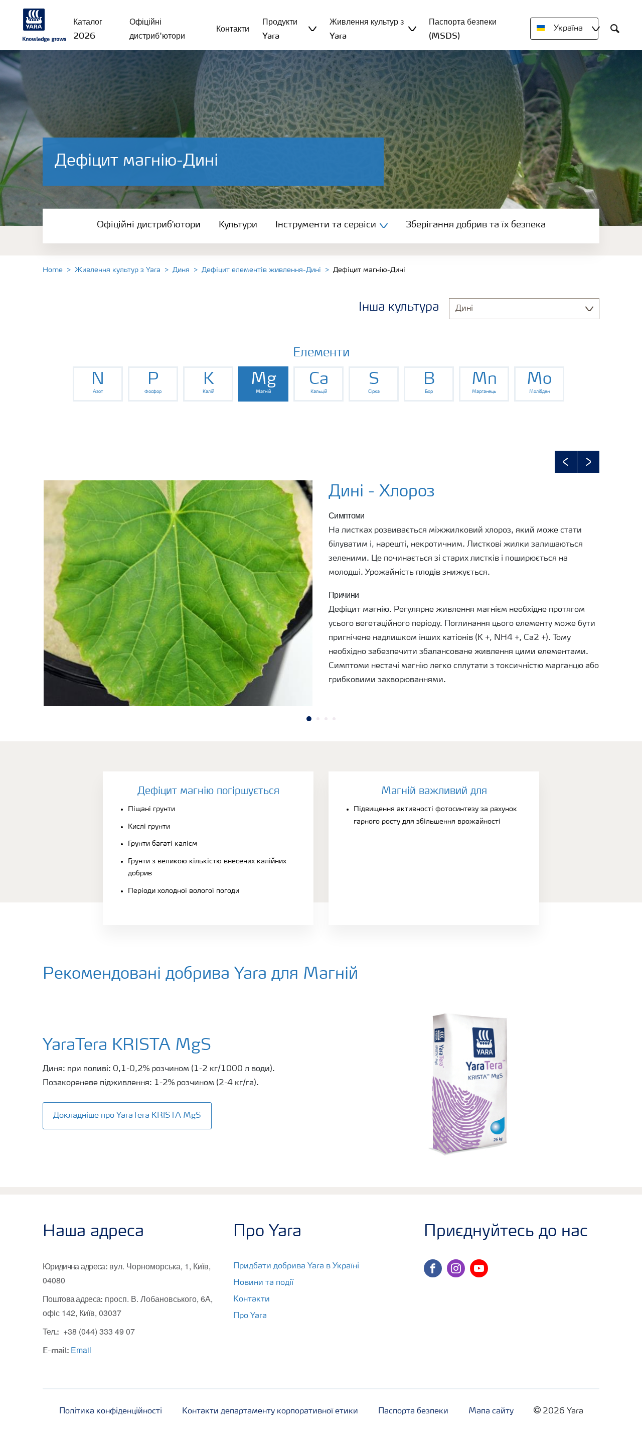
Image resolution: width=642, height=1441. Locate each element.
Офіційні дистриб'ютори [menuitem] (157, 29)
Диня (181, 270)
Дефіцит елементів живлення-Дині (261, 270)
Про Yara (250, 1316)
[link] (98, 384)
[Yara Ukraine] (45, 25)
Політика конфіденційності (110, 1411)
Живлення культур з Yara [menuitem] (367, 29)
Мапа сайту (491, 1411)
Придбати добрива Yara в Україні (296, 1266)
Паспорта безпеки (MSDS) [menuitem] (463, 29)
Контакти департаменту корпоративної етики (270, 1411)
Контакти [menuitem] (232, 29)
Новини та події (263, 1283)
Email (81, 1350)
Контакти (251, 1299)
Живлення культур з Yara (117, 270)
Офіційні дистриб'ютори (149, 224)
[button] (566, 462)
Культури (238, 224)
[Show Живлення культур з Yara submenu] (412, 28)
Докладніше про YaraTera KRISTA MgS (127, 1116)
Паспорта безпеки (413, 1411)
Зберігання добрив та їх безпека (476, 224)
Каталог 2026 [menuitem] (87, 29)
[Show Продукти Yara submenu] (312, 28)
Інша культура (399, 308)
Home (53, 270)
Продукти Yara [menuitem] (279, 29)
